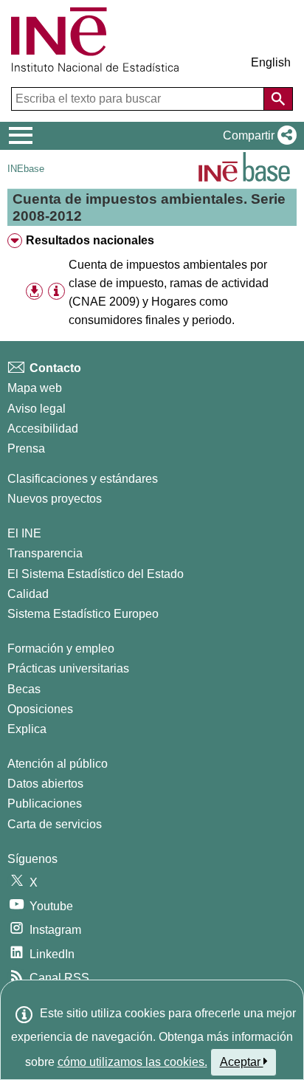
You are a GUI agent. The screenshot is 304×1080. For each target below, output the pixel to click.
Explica (26, 729)
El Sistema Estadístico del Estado (95, 574)
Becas (24, 689)
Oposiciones (40, 709)
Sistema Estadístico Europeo (83, 614)
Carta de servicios (54, 824)
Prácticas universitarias (68, 668)
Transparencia (45, 553)
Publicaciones (44, 803)
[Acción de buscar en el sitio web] (278, 99)
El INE (24, 533)
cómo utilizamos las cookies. (132, 1062)
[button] (257, 136)
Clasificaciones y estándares (82, 478)
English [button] (271, 62)
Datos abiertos (45, 783)
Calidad (28, 594)
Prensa (26, 448)
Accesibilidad (42, 428)
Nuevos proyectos (54, 498)
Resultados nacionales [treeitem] (90, 240)
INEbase (25, 168)
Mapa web (34, 388)
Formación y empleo (60, 648)
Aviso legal (36, 408)
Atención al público (57, 763)
